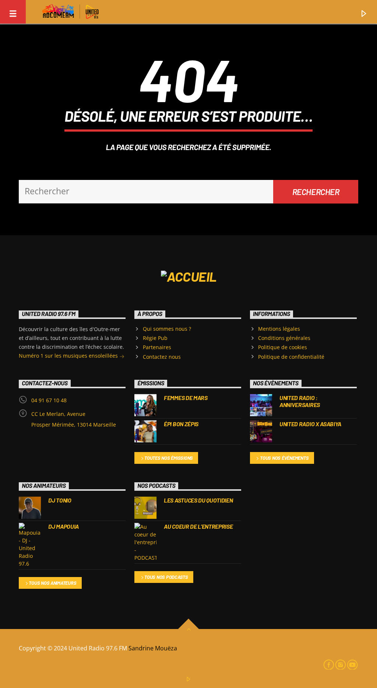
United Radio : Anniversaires (299, 401)
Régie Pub (155, 337)
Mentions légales (279, 328)
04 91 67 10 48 (49, 400)
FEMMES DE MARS (186, 397)
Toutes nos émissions (168, 458)
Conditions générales (284, 337)
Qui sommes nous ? (167, 328)
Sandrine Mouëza (153, 648)
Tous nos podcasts (166, 577)
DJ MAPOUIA (63, 526)
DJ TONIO (59, 500)
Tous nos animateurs (52, 583)
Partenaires (157, 347)
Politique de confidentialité (291, 356)
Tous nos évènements (284, 458)
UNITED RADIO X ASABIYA (310, 423)
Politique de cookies (282, 347)
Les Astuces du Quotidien (198, 500)
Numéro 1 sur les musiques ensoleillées (69, 355)
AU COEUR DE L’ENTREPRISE (198, 526)
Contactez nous (162, 356)
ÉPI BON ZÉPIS (181, 423)
